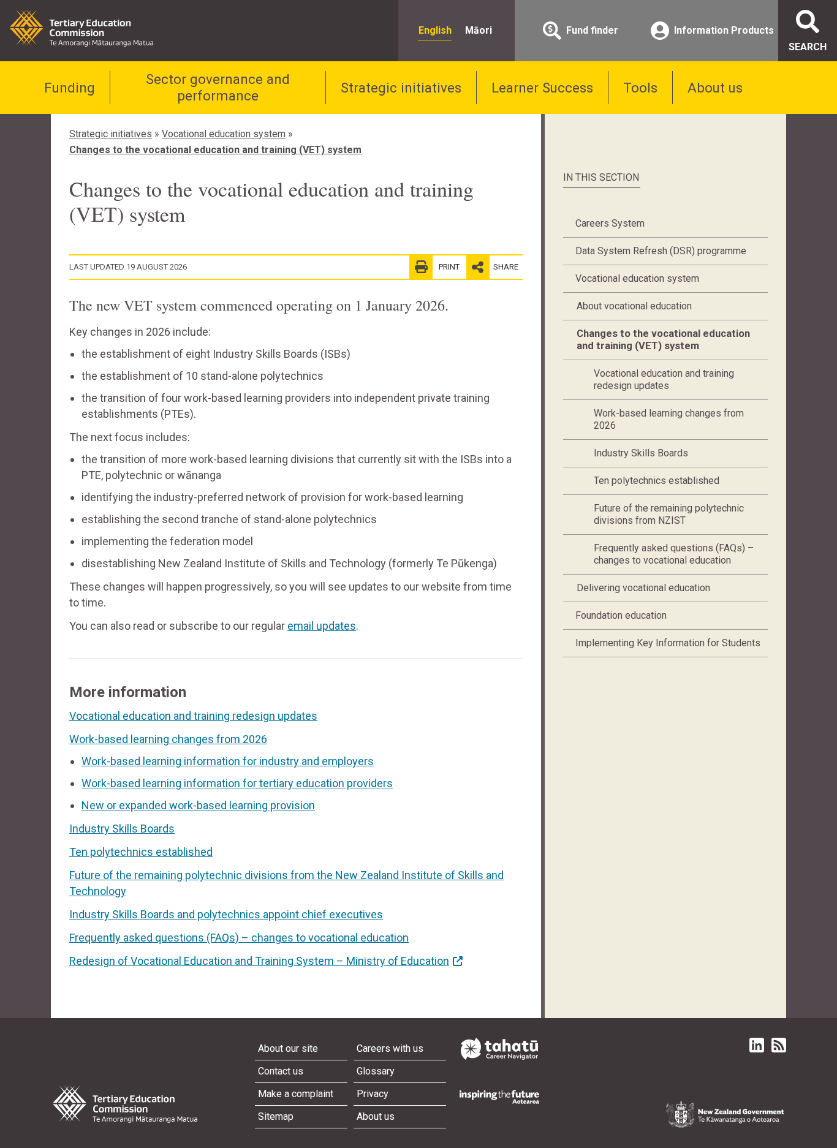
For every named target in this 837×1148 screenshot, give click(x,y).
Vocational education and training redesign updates (193, 715)
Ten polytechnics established (141, 851)
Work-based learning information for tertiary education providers (237, 783)
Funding (69, 88)
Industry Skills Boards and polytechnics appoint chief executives (226, 914)
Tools (640, 88)
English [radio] (435, 30)
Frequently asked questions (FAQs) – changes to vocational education (239, 937)
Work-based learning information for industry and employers (227, 761)
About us (715, 88)
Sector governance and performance (218, 87)
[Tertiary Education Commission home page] (81, 28)
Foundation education (621, 615)
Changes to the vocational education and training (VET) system (215, 150)
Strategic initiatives (401, 88)
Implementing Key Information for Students (667, 643)
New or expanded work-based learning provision (198, 805)
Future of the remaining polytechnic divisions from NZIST (669, 514)
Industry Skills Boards (122, 828)
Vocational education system (224, 134)
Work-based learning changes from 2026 (168, 739)
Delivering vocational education (643, 588)
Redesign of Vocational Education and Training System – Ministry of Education (259, 960)
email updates (321, 625)
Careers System (610, 223)
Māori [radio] (478, 30)
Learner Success (542, 88)
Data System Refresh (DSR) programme (660, 251)
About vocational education (634, 306)
